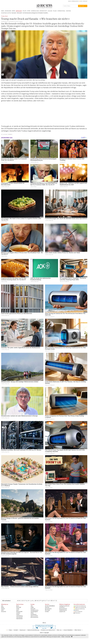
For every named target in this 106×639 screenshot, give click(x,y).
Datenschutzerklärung (33, 630)
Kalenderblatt (19, 618)
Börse (17, 606)
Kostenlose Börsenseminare (63, 608)
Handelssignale (34, 611)
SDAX (2, 610)
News (10, 630)
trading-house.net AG (64, 606)
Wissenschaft (19, 611)
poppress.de (62, 611)
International (19, 617)
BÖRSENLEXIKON (75, 1)
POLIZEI (55, 11)
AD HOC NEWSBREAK (50, 606)
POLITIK (24, 11)
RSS (81, 1)
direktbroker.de (63, 610)
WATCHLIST (85, 1)
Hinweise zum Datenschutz (48, 630)
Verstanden (68, 636)
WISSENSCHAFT (43, 11)
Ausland (18, 613)
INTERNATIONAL (61, 11)
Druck (6, 16)
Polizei (17, 614)
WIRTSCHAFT (19, 11)
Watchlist (47, 607)
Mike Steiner (78, 630)
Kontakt (47, 611)
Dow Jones (3, 611)
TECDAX (3, 608)
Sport (17, 610)
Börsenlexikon (6, 600)
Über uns (59, 630)
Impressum (23, 630)
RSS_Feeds (47, 610)
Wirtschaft (19, 13)
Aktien (32, 613)
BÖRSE (13, 11)
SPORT (28, 11)
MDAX (2, 607)
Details (62, 636)
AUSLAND (50, 11)
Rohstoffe (33, 608)
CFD (32, 606)
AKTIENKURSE (8, 11)
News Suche (81, 6)
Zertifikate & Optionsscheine (34, 615)
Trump (2, 16)
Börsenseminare (34, 617)
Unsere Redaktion (68, 630)
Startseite (14, 13)
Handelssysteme (34, 610)
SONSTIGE (68, 11)
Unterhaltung (19, 615)
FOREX (32, 607)
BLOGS (69, 1)
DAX (2, 606)
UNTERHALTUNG (35, 11)
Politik (17, 608)
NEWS (2, 11)
